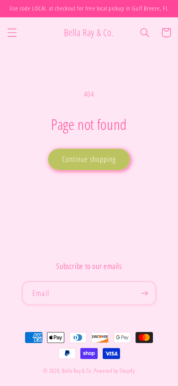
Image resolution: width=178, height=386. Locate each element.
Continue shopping (89, 159)
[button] (11, 32)
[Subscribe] (144, 293)
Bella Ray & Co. (78, 370)
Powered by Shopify (114, 370)
